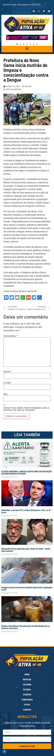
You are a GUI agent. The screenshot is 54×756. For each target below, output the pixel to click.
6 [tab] (33, 44)
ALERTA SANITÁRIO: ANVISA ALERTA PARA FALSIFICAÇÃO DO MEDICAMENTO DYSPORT (26, 472)
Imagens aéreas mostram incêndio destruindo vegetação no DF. (26, 588)
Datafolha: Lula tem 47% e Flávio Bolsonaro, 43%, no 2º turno (26, 511)
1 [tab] (17, 44)
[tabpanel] (27, 37)
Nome (7, 371)
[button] (27, 48)
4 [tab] (27, 44)
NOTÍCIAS (27, 679)
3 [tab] (23, 44)
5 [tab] (30, 44)
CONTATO (27, 709)
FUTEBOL (27, 689)
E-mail (7, 383)
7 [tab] (37, 44)
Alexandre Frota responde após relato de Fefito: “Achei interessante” (25, 549)
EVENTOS (27, 694)
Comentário (10, 336)
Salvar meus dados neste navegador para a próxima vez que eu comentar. (26, 409)
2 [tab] (20, 44)
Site (5, 394)
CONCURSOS (27, 699)
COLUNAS (27, 684)
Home (27, 674)
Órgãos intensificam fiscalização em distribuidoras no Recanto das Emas (25, 627)
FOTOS (27, 704)
